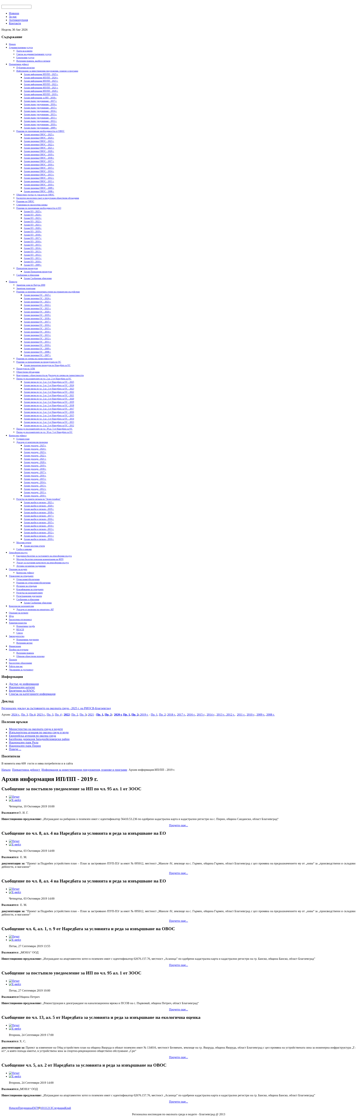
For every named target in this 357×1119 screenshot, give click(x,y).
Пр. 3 (24, 714)
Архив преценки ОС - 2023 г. (37, 301)
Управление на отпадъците (21, 576)
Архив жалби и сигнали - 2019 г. (39, 509)
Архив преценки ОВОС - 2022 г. (39, 144)
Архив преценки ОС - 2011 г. (37, 342)
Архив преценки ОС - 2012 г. (37, 338)
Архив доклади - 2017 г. (35, 472)
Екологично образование (20, 663)
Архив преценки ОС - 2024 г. (37, 298)
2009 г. (260, 714)
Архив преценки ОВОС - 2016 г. (39, 164)
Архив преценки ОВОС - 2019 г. (39, 154)
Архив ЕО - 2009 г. (33, 265)
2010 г (250, 714)
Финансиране (15, 646)
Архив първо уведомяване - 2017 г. (40, 101)
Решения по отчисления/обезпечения (33, 582)
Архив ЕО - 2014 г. (33, 248)
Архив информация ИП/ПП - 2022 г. (41, 84)
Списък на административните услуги (33, 54)
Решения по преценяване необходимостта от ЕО (38, 208)
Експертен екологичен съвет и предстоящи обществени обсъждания (47, 198)
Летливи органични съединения (31, 566)
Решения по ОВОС (25, 201)
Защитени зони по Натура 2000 (30, 285)
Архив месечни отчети (34, 546)
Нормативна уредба (25, 626)
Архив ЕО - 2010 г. (33, 261)
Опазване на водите (18, 569)
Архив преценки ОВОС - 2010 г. (39, 184)
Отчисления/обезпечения (28, 579)
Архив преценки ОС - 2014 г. (37, 332)
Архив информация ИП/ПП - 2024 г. (41, 77)
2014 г (210, 714)
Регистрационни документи (29, 596)
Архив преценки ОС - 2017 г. (37, 322)
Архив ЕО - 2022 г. (33, 221)
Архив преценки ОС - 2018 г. (37, 318)
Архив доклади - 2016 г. (35, 475)
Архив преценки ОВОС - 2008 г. (39, 191)
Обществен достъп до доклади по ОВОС (35, 194)
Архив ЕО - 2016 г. (33, 241)
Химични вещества (18, 623)
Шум (11, 616)
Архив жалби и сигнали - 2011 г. (39, 536)
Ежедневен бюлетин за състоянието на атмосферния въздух (44, 556)
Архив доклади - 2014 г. (35, 482)
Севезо (19, 633)
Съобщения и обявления (27, 275)
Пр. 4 (58, 714)
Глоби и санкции (24, 549)
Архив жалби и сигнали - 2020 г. (39, 505)
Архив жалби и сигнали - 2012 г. (39, 532)
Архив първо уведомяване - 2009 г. (40, 128)
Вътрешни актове (24, 643)
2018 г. (171, 714)
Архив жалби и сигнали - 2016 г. (39, 519)
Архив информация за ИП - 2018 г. (40, 97)
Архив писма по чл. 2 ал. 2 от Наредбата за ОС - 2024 (49, 385)
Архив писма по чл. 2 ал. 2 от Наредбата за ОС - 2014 (49, 419)
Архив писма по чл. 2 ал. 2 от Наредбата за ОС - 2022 (49, 392)
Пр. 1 (99, 714)
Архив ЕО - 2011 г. (33, 258)
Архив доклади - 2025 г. (35, 445)
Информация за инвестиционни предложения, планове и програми (47, 71)
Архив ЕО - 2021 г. (33, 225)
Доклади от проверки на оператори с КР (35, 609)
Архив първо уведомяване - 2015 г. (40, 107)
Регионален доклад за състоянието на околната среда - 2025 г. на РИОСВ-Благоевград (56, 708)
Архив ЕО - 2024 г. (33, 215)
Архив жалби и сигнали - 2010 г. (39, 539)
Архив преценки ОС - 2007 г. (37, 355)
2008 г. (270, 714)
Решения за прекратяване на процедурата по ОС (38, 362)
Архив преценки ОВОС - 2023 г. (39, 141)
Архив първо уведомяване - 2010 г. (40, 124)
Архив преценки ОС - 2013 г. (37, 335)
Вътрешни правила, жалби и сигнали (33, 61)
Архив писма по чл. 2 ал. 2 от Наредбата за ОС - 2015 (49, 415)
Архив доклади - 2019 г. (35, 465)
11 (44, 1108)
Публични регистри (25, 67)
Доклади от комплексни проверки (32, 442)
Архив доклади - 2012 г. (35, 489)
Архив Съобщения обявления (38, 278)
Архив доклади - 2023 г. (35, 452)
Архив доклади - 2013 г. (35, 485)
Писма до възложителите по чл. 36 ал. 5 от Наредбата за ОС (44, 432)
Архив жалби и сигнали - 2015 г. (39, 522)
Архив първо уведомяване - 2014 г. (40, 111)
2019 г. (143, 714)
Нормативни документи (27, 639)
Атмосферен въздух (18, 552)
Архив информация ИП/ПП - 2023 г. (41, 81)
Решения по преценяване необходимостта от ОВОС (40, 131)
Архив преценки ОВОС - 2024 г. (39, 138)
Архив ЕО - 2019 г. (33, 231)
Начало (12, 44)
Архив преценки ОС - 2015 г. (37, 328)
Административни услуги (21, 47)
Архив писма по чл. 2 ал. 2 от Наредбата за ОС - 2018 (49, 405)
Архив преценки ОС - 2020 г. (37, 312)
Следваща (58, 1108)
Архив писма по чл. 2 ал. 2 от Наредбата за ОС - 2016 (49, 412)
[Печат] (14, 796)
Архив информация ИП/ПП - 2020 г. (41, 91)
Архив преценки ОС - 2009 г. (37, 348)
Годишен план (22, 439)
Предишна (24, 1108)
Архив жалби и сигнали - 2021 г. (39, 502)
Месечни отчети (23, 542)
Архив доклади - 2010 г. (35, 495)
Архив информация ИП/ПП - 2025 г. (41, 74)
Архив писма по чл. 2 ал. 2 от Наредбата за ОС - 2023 (49, 388)
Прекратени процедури (27, 268)
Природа (13, 281)
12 (47, 1108)
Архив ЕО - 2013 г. (33, 251)
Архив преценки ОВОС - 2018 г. (39, 158)
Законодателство (16, 636)
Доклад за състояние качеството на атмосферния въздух (42, 562)
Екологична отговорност (20, 619)
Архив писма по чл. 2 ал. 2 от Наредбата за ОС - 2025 (49, 382)
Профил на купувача (18, 649)
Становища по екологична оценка (31, 204)
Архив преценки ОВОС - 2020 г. (39, 151)
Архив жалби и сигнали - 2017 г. (39, 516)
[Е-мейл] (15, 800)
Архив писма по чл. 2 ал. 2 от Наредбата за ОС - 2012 (49, 425)
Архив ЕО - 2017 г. (33, 238)
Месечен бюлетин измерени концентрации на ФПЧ (39, 559)
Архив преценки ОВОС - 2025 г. (39, 134)
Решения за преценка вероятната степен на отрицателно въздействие (48, 291)
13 (50, 1108)
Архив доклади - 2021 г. (35, 459)
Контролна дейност (18, 435)
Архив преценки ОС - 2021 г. (37, 308)
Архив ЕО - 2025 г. (33, 211)
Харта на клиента (24, 51)
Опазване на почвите (18, 613)
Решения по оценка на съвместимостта (34, 358)
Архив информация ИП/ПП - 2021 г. (41, 87)
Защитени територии (25, 288)
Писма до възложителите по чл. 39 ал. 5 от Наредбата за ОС (44, 429)
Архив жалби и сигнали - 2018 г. (39, 512)
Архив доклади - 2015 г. (35, 479)
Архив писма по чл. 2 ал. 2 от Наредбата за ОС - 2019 (49, 402)
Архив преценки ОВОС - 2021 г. (39, 148)
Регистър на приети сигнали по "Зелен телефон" (38, 499)
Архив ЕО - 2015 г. (33, 245)
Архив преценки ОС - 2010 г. (37, 345)
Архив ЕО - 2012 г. (33, 255)
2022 (67, 714)
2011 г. (241, 714)
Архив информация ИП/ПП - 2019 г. (41, 94)
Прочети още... (178, 825)
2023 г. (41, 714)
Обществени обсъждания (28, 372)
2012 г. (230, 714)
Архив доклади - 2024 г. (35, 449)
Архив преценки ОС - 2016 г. (37, 325)
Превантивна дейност (19, 64)
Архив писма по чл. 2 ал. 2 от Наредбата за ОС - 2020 (49, 398)
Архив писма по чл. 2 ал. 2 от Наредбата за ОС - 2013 (49, 422)
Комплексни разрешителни (21, 606)
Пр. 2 (74, 714)
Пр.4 (32, 714)
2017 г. (181, 714)
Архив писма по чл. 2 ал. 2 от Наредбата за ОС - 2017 (49, 409)
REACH (20, 629)
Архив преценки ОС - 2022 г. (37, 305)
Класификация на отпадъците (30, 589)
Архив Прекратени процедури (38, 271)
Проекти (13, 659)
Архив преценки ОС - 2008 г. (37, 352)
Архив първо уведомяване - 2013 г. (40, 114)
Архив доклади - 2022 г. (35, 455)
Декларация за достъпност (21, 669)
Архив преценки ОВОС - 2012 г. (39, 178)
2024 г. (15, 714)
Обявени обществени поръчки (30, 656)
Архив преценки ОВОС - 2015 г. (39, 168)
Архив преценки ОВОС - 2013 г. (39, 174)
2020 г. (118, 714)
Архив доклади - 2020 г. (35, 462)
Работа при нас (16, 666)
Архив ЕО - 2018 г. (33, 235)
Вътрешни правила (25, 653)
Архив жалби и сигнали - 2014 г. (39, 526)
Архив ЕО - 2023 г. (33, 218)
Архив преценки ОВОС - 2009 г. (39, 188)
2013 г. (220, 714)
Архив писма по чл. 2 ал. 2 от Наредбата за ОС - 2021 (49, 395)
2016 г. (191, 714)
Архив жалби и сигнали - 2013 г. (39, 529)
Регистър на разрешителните (29, 592)
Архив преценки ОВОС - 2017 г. (39, 161)
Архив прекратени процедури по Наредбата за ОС (47, 365)
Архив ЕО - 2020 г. (33, 228)
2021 (91, 714)
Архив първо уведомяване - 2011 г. (40, 118)
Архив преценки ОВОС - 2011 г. (39, 181)
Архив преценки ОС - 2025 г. (37, 295)
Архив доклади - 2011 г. (35, 492)
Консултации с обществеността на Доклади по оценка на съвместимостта (50, 375)
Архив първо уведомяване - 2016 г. (40, 104)
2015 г (200, 714)
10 (41, 1108)
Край (68, 1108)
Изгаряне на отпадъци (26, 586)
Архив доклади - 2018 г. (35, 469)
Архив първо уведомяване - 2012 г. (40, 121)
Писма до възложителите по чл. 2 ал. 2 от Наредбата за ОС (43, 378)
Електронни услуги (25, 57)
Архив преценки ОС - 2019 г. (37, 315)
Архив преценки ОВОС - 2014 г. (39, 171)
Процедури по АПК (25, 368)
